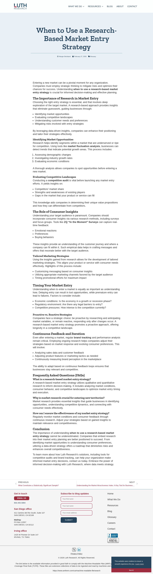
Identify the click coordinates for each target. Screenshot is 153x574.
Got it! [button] (131, 570)
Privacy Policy (76, 554)
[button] (83, 6)
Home (110, 493)
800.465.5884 (20, 503)
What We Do (113, 499)
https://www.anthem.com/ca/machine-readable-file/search (76, 571)
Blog (109, 511)
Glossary (93, 56)
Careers (111, 523)
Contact (111, 529)
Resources (112, 505)
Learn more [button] (139, 564)
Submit (69, 520)
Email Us (21, 498)
